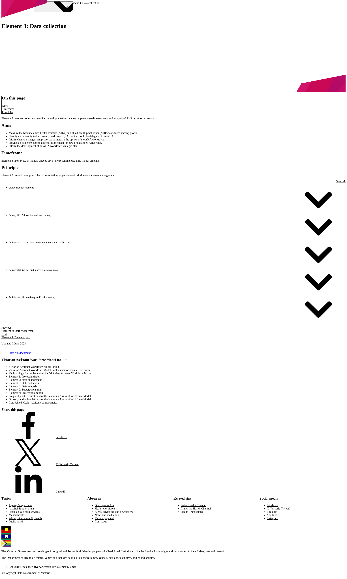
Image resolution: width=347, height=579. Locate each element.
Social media (269, 498)
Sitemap (71, 566)
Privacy (37, 566)
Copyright (14, 566)
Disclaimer (26, 566)
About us (94, 498)
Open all (341, 181)
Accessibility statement (54, 566)
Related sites (183, 498)
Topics (6, 498)
